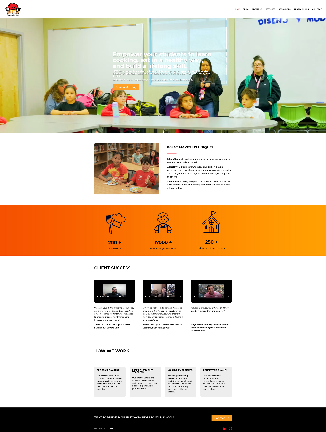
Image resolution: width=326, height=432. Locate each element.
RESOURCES (285, 9)
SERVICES (270, 9)
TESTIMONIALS (301, 9)
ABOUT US (257, 9)
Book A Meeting (126, 87)
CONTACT (317, 9)
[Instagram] (230, 428)
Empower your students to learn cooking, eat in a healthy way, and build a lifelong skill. (162, 60)
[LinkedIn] (224, 428)
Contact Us (221, 418)
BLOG (246, 9)
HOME (237, 9)
